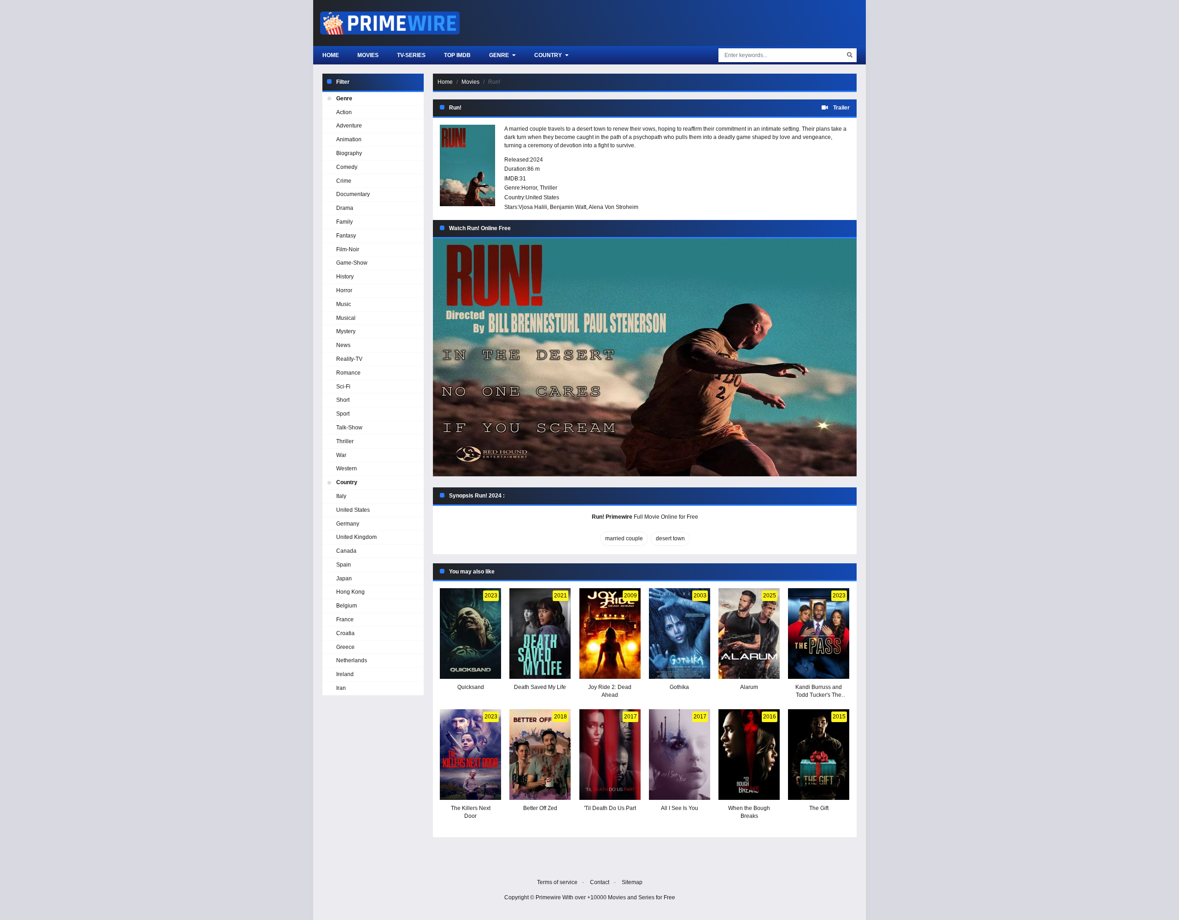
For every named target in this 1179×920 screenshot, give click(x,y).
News (343, 345)
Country (548, 55)
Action (344, 112)
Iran (341, 688)
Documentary (353, 194)
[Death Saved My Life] (540, 633)
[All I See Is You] (679, 754)
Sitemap (632, 882)
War (341, 455)
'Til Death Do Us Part (610, 808)
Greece (345, 647)
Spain (343, 564)
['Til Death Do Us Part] (610, 754)
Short (343, 400)
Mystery (346, 331)
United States (542, 197)
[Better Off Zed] (540, 754)
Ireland (345, 674)
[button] (645, 357)
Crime (343, 181)
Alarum (749, 687)
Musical (346, 318)
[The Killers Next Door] (470, 754)
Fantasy (346, 235)
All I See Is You (679, 808)
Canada (346, 551)
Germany (347, 524)
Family (344, 222)
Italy (341, 496)
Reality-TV (349, 359)
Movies (368, 55)
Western (346, 468)
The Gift (819, 808)
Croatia (345, 633)
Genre (499, 55)
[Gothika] (679, 633)
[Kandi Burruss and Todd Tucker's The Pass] (818, 633)
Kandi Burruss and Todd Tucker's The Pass (818, 695)
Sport (343, 414)
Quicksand (470, 687)
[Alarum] (749, 633)
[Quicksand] (470, 633)
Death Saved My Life (540, 687)
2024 (536, 159)
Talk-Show (349, 427)
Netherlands (351, 660)
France (345, 619)
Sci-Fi (343, 386)
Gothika (679, 687)
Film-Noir (347, 249)
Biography (349, 153)
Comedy (346, 167)
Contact (599, 882)
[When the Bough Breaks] (749, 754)
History (345, 276)
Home (330, 55)
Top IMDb (457, 55)
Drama (344, 208)
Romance (348, 373)
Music (343, 304)
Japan (344, 578)
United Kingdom (356, 537)
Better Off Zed (540, 808)
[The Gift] (818, 754)
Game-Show (352, 263)
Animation (349, 139)
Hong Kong (350, 592)
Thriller (548, 188)
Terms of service (557, 882)
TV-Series (411, 55)
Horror (529, 188)
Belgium (346, 605)
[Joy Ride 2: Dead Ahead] (610, 633)
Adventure (349, 125)
